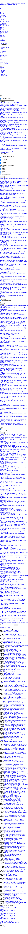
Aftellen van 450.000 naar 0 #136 (10, 594)
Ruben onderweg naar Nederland (12, 859)
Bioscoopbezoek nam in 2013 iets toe (12, 642)
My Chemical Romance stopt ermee (12, 676)
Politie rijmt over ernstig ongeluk (11, 689)
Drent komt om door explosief (11, 712)
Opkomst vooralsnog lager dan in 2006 (13, 851)
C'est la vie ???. (5, 500)
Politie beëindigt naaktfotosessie (11, 895)
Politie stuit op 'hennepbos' (10, 803)
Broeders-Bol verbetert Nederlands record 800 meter (14, 260)
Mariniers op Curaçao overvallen (11, 639)
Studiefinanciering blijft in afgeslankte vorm (14, 802)
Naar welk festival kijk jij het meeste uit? (14, 747)
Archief (15, 4)
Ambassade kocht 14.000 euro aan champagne (15, 882)
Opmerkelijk (3, 23)
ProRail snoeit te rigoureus (10, 889)
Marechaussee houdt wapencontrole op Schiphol (15, 812)
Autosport (2, 38)
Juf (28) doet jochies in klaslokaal (12, 638)
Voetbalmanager (4, 46)
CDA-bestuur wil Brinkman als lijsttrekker (14, 777)
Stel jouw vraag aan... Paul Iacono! (11, 733)
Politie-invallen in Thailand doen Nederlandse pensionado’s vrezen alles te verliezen (12, 108)
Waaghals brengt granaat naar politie (12, 831)
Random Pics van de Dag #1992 (9, 102)
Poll (2, 172)
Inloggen (2, 5)
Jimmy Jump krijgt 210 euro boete (12, 827)
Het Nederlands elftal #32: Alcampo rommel (12, 599)
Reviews (2, 4)
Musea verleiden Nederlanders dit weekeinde (14, 877)
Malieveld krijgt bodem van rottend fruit (13, 702)
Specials (11, 4)
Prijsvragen (2, 70)
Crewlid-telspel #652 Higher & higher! (11, 509)
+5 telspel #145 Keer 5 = (8, 513)
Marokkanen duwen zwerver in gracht (13, 848)
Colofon (2, 72)
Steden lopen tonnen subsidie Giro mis (13, 879)
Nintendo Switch (4, 54)
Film (1, 28)
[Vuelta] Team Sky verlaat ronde (11, 811)
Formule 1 (2, 36)
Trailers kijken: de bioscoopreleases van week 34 (13, 204)
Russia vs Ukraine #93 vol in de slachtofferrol (13, 620)
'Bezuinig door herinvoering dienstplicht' (14, 883)
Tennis (1, 39)
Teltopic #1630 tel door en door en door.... (12, 434)
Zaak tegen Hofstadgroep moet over (12, 898)
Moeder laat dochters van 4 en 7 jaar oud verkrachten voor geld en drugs (11, 127)
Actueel (2, 13)
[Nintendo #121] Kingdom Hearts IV (10, 591)
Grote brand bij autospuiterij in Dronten (13, 787)
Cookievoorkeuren (4, 924)
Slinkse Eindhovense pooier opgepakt (13, 826)
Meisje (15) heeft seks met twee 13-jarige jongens (16, 788)
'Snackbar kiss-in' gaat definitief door (12, 694)
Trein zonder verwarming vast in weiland (14, 771)
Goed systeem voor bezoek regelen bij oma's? (12, 474)
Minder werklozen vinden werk (11, 716)
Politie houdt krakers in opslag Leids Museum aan (15, 899)
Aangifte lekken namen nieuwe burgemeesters (15, 893)
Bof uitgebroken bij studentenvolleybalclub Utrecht (16, 784)
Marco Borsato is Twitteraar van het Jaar (13, 903)
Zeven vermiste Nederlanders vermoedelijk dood (15, 902)
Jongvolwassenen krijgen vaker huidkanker (14, 705)
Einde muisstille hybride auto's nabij (12, 832)
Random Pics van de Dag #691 (11, 631)
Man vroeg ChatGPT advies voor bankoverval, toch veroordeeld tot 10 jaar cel (13, 271)
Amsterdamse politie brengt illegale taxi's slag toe (15, 744)
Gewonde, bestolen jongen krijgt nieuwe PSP (14, 728)
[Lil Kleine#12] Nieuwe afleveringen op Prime (13, 588)
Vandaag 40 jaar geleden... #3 (9, 587)
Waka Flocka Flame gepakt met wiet (12, 731)
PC (0, 50)
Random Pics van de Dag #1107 (11, 630)
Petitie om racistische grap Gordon (12, 647)
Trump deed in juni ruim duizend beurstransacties (13, 196)
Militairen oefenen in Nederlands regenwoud (14, 791)
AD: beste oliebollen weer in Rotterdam (13, 713)
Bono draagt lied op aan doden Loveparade (14, 820)
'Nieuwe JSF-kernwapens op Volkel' (12, 661)
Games (1, 48)
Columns (23, 3)
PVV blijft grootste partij (10, 649)
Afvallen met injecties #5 (8, 561)
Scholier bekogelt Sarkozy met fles (12, 855)
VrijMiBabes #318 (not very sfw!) (9, 104)
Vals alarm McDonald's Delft (11, 760)
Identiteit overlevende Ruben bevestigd (13, 861)
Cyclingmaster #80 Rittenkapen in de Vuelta (12, 476)
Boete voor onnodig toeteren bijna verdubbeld (15, 720)
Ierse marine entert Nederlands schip (12, 650)
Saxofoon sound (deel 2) (8, 573)
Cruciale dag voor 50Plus (9, 659)
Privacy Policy (15, 922)
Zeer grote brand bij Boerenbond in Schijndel (14, 850)
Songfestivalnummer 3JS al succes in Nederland (15, 753)
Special (3, 171)
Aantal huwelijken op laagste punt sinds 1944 (14, 680)
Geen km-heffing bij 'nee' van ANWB (13, 901)
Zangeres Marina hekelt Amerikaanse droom (14, 816)
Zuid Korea (4, 580)
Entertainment (3, 24)
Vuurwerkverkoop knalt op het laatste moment (15, 763)
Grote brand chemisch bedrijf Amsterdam (14, 748)
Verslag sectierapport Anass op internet (13, 677)
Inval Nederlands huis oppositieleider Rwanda (15, 776)
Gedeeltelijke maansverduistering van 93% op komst (14, 181)
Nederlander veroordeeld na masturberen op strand (14, 447)
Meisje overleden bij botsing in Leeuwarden (14, 836)
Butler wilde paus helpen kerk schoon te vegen (15, 698)
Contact (2, 71)
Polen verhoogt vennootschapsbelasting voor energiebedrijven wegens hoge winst (12, 277)
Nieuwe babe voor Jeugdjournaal (12, 780)
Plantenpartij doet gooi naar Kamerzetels (13, 887)
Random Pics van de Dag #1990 (9, 122)
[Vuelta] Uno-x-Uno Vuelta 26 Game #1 (11, 553)
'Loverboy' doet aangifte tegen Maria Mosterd (15, 862)
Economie (2, 17)
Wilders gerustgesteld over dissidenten (12, 796)
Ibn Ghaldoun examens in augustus (12, 665)
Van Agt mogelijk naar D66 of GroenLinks (14, 815)
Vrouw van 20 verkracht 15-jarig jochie (13, 737)
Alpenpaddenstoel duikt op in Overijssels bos (14, 792)
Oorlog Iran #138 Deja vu (8, 445)
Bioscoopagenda (4, 32)
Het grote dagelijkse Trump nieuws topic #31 (13, 493)
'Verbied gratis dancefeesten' (10, 873)
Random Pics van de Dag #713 (11, 633)
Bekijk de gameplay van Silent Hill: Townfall (12, 202)
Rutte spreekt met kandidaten (11, 795)
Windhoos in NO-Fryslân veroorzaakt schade (14, 729)
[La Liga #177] (6, 547)
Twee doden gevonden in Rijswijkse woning (14, 798)
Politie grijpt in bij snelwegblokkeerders (11, 560)
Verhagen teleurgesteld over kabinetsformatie (14, 834)
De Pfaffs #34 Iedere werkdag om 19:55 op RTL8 (14, 598)
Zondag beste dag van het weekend (10, 269)
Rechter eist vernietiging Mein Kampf (13, 807)
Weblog (5, 3)
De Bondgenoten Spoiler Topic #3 (10, 572)
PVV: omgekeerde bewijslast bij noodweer (14, 696)
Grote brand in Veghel (9, 828)
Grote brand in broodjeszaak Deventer (13, 838)
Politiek (2, 19)
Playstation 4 (3, 51)
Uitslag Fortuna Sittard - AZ (8, 209)
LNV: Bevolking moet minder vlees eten (14, 824)
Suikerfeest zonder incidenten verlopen (13, 808)
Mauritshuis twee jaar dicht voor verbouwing (14, 843)
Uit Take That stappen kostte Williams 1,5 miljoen (15, 655)
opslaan (2, 101)
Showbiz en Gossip (4, 21)
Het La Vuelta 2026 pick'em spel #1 (10, 545)
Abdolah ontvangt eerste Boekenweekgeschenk (15, 751)
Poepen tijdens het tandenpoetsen (9, 565)
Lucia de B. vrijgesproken (10, 875)
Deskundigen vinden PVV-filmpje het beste (14, 858)
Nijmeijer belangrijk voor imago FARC (13, 794)
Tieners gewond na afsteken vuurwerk (13, 646)
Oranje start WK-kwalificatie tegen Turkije (14, 714)
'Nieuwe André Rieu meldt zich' (11, 870)
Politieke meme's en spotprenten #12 (10, 610)
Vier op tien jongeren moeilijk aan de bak (13, 789)
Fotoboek (2, 68)
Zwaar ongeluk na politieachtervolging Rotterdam (15, 768)
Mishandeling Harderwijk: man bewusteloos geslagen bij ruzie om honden (12, 216)
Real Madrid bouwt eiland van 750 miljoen (14, 706)
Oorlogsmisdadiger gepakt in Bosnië (12, 799)
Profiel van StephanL (5, 627)
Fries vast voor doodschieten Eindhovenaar (14, 783)
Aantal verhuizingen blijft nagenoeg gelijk (14, 708)
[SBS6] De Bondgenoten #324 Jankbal (11, 517)
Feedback (2, 74)
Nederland (2, 15)
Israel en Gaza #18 (6, 481)
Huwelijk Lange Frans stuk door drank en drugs (15, 651)
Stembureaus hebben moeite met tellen (13, 722)
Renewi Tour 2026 (6, 508)
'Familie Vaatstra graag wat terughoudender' (14, 692)
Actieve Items (13, 3)
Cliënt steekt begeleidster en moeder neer (13, 878)
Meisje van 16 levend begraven (11, 897)
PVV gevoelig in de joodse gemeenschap (13, 871)
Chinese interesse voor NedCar (11, 743)
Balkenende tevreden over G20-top (12, 842)
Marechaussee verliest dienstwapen (12, 814)
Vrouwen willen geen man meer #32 (10, 577)
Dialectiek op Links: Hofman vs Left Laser (12, 536)
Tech (1, 20)
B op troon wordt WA (9, 673)
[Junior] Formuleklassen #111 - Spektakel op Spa (14, 552)
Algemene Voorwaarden (5, 922)
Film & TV (2, 58)
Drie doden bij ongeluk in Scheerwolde (13, 847)
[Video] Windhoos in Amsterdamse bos (13, 840)
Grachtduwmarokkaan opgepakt (12, 844)
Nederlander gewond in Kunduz (11, 736)
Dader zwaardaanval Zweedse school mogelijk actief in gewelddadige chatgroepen (13, 207)
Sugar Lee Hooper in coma (10, 886)
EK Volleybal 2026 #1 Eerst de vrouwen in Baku (13, 539)
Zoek (8, 3)
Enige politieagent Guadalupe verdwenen (13, 764)
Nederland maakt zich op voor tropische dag (14, 835)
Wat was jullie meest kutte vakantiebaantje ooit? (13, 523)
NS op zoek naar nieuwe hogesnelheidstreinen (15, 666)
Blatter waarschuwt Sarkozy (11, 839)
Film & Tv (3, 162)
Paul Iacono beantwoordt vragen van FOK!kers (15, 735)
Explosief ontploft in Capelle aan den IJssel (14, 663)
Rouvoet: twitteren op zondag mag (12, 866)
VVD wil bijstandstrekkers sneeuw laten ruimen (15, 769)
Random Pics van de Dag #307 (11, 634)
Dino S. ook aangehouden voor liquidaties (13, 804)
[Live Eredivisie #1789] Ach (9, 470)
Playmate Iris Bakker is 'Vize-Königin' (13, 741)
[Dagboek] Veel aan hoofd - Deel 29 (10, 608)
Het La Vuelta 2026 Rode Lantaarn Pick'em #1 (13, 537)
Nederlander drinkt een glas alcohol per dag (14, 869)
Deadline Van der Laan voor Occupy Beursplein (15, 717)
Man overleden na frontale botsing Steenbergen (15, 810)
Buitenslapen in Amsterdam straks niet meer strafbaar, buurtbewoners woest (12, 194)
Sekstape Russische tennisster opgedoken (13, 759)
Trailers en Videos (4, 62)
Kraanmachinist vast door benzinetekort (13, 891)
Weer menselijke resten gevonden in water (14, 668)
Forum (1, 3)
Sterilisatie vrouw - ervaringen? (9, 592)
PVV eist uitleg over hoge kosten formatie (14, 823)
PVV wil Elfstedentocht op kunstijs (12, 653)
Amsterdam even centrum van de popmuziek (13, 657)
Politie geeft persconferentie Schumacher (13, 643)
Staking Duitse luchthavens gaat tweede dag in (14, 684)
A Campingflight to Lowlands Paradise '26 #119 (13, 446)
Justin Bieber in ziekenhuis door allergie (13, 757)
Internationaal (3, 16)
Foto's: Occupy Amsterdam (10, 721)
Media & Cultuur (4, 31)
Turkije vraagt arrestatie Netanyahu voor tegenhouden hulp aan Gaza (11, 243)
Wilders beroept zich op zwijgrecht (12, 800)
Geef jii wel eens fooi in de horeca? (12, 672)
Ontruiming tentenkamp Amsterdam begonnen (15, 690)
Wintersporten (3, 43)
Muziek (2, 27)
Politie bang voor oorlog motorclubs (12, 732)
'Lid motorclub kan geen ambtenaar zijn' (12, 685)
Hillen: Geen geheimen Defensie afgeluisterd (13, 709)
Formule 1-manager (4, 47)
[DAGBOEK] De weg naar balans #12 (11, 579)
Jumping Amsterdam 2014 (9, 641)
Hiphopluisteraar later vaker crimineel (13, 688)
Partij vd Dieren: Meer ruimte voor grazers (14, 752)
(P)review (3, 169)
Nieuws (19, 3)
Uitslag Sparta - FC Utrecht (8, 205)
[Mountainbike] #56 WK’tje (9, 453)
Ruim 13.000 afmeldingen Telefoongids (13, 881)
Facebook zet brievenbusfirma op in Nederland (15, 710)
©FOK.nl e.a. (3, 926)
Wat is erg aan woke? (7, 466)
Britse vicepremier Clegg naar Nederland (13, 785)
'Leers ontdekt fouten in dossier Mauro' (13, 718)
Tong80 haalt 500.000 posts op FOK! (13, 678)
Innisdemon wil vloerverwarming (9, 590)
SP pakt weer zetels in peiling (11, 700)
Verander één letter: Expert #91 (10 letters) (12, 521)
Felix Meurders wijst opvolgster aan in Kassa (14, 781)
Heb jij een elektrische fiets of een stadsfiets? (12, 501)
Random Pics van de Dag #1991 (9, 110)
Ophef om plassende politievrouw (12, 756)
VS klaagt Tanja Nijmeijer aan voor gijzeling (14, 775)
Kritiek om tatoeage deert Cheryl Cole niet (14, 662)
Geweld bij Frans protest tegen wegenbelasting (15, 658)
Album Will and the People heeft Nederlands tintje (16, 686)
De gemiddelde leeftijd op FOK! (9, 569)
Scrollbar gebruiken (6, 98)
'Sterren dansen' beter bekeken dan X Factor (14, 755)
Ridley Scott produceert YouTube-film (13, 830)
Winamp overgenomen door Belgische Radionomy (16, 645)
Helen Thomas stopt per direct (11, 852)
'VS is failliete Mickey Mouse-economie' (13, 819)
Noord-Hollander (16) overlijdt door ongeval (14, 749)
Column (3, 168)
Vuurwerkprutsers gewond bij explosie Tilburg (15, 767)
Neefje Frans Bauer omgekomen (11, 818)
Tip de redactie (3, 75)
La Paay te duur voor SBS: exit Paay (12, 890)
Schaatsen (2, 42)
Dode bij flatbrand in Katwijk (10, 726)
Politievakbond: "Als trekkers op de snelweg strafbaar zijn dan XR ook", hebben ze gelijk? (12, 282)
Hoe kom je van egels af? (8, 548)
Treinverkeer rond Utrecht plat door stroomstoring (16, 773)
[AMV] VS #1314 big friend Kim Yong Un (12, 524)
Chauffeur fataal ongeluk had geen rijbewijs (14, 846)
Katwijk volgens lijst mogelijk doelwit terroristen (15, 779)
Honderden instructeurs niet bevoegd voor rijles (15, 654)
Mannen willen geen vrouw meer (10, 571)
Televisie (2, 30)
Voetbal (2, 35)
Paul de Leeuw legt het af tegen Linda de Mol (14, 724)
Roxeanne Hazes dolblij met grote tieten (13, 693)
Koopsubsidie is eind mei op (10, 894)
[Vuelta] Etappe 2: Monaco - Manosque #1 (12, 451)
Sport (1, 34)
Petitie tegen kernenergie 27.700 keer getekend (15, 745)
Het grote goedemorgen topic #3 (10, 568)
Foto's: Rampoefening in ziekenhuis (11, 701)
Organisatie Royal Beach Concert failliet (13, 725)
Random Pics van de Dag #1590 (9, 333)
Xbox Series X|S (4, 55)
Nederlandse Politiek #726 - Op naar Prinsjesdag (13, 454)
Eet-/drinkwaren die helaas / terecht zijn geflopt (13, 455)
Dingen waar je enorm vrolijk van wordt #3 (12, 462)
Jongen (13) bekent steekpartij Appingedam (14, 704)
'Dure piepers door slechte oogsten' (12, 765)
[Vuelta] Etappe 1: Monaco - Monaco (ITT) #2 (13, 611)
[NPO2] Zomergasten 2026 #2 (9, 567)
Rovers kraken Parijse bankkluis (11, 885)
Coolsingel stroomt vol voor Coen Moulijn (14, 761)
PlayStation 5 (3, 56)
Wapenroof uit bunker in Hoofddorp (12, 674)
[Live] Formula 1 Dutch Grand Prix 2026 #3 (12, 435)
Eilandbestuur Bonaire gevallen (11, 806)
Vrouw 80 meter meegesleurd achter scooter (14, 867)
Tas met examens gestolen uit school (12, 854)
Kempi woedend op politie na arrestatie (13, 697)
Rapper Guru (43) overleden (10, 874)
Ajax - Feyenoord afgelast (10, 772)
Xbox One (2, 52)
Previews (6, 4)
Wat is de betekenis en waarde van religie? (12, 477)
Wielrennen (2, 40)
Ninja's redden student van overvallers (13, 857)
